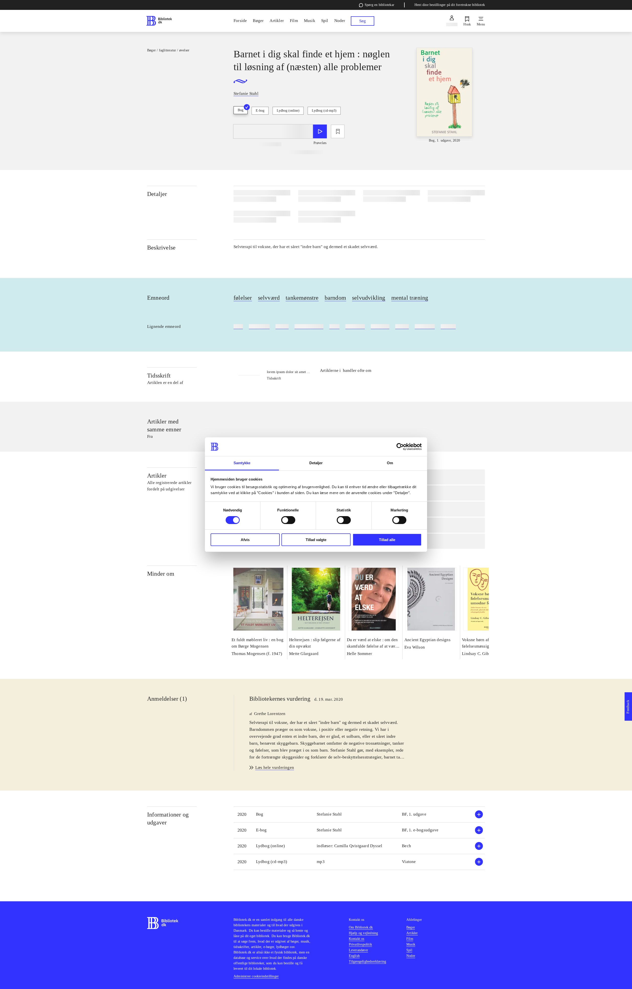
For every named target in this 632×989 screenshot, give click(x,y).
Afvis (245, 540)
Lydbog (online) (288, 110)
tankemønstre (302, 298)
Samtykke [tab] (242, 463)
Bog (240, 110)
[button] (359, 814)
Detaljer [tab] (316, 463)
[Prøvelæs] (320, 131)
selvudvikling (368, 298)
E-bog (260, 110)
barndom (335, 298)
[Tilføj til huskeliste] (338, 131)
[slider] (444, 95)
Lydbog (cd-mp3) (324, 110)
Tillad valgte (316, 540)
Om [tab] (390, 463)
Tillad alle (387, 540)
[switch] (288, 520)
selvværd (269, 298)
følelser (243, 298)
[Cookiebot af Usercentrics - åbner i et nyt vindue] (400, 446)
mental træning (409, 298)
